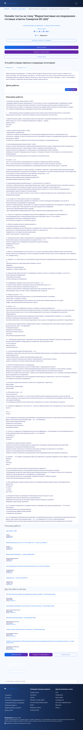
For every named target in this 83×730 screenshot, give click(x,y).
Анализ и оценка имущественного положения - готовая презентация (25, 629)
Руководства (59, 700)
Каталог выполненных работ (39, 702)
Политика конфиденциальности (14, 700)
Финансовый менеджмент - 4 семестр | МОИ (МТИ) (20, 554)
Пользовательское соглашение (14, 702)
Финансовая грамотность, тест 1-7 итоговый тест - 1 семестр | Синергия (26, 542)
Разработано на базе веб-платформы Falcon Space (18, 723)
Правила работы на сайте (13, 708)
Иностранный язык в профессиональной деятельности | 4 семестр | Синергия (28, 566)
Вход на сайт (9, 710)
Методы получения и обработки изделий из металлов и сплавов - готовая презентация (30, 594)
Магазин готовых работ (37, 700)
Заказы (32, 697)
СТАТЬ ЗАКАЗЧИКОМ (16, 671)
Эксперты (33, 695)
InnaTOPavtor (12, 600)
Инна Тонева (41, 29)
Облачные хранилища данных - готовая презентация (21, 617)
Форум (57, 707)
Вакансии (58, 705)
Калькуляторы (34, 710)
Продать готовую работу (42, 52)
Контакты (8, 697)
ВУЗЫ (32, 705)
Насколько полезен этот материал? (41, 40)
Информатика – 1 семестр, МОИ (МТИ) (16, 577)
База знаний (59, 697)
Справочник (59, 695)
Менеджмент (9, 67)
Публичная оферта (11, 705)
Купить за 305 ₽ (41, 47)
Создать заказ (41, 56)
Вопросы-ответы (35, 707)
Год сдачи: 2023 (21, 67)
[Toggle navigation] (76, 3)
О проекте (8, 695)
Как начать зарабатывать (63, 702)
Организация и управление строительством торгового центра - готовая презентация (30, 606)
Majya (10, 537)
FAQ (56, 692)
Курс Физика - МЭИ (11, 531)
